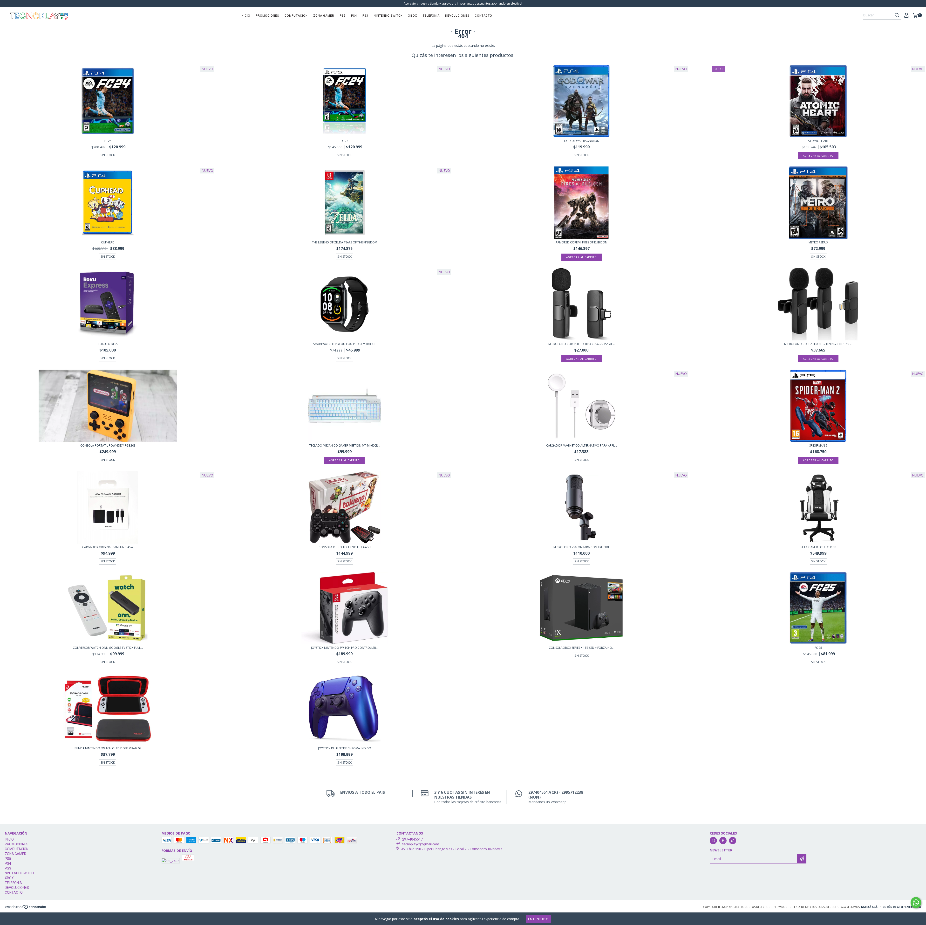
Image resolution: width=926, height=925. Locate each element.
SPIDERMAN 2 (818, 445)
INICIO (245, 15)
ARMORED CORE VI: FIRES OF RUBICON (581, 242)
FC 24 (107, 141)
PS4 (354, 15)
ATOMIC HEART (818, 141)
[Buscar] (897, 15)
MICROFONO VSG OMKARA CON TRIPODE (581, 547)
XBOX (412, 15)
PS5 (343, 15)
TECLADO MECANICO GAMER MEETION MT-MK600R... (344, 445)
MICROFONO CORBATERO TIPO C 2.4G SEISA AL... (581, 344)
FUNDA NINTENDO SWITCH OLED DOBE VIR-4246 (108, 748)
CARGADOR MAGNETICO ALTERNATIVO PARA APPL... (581, 445)
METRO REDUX (818, 242)
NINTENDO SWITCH (388, 15)
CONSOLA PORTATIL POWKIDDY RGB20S (107, 445)
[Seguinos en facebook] (723, 840)
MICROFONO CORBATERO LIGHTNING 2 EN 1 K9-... (818, 344)
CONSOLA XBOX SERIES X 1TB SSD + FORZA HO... (581, 648)
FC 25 (818, 648)
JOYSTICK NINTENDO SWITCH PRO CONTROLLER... (344, 648)
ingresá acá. (869, 907)
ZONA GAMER (323, 15)
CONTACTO (483, 15)
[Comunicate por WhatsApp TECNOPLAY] (916, 902)
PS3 (365, 15)
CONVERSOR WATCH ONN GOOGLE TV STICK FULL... (108, 648)
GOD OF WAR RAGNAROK (581, 141)
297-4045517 (412, 839)
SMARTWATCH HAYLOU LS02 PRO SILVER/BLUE (344, 344)
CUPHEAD (108, 242)
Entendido (538, 919)
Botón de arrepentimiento (902, 907)
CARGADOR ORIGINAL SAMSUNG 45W (107, 547)
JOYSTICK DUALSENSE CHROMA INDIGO (344, 748)
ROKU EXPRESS (107, 344)
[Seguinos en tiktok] (732, 840)
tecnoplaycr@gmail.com (420, 844)
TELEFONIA (431, 15)
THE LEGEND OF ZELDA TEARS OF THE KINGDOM (344, 242)
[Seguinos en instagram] (713, 840)
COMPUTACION (296, 15)
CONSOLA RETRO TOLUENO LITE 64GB (345, 547)
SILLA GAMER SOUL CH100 (818, 547)
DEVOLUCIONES (457, 15)
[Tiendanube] (26, 908)
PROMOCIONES (267, 15)
